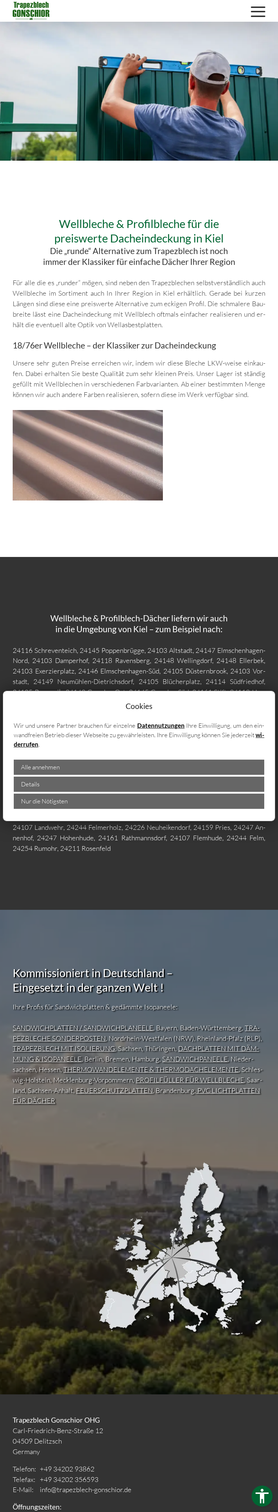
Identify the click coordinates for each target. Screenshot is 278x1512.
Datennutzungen (161, 725)
